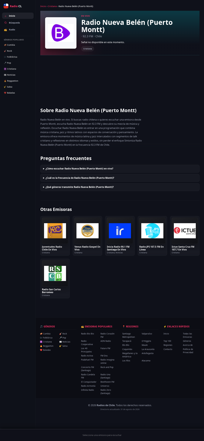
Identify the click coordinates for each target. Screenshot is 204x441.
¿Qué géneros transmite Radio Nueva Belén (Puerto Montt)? (80, 186)
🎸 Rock (8, 50)
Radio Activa (87, 355)
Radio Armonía (88, 385)
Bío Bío (125, 345)
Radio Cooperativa (87, 343)
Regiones (168, 345)
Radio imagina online (107, 361)
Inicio (10, 16)
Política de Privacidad (188, 351)
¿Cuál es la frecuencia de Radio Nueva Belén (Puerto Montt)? (80, 177)
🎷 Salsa (8, 86)
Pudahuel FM (87, 359)
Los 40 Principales (86, 350)
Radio (9, 29)
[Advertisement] (120, 81)
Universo (105, 385)
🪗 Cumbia (9, 44)
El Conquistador (88, 381)
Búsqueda (14, 22)
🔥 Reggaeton (11, 80)
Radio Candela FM (88, 376)
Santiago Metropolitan (128, 335)
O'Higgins (146, 341)
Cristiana (52, 6)
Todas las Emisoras (187, 335)
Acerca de (188, 345)
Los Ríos (126, 360)
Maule (145, 345)
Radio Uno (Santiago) (105, 376)
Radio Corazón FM (107, 335)
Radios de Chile (106, 405)
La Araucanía (148, 349)
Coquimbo (127, 349)
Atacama (146, 360)
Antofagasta (148, 353)
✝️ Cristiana (10, 68)
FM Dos (104, 355)
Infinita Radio (87, 390)
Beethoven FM (107, 381)
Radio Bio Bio (87, 333)
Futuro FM (105, 348)
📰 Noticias (9, 74)
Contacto (168, 349)
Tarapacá (126, 341)
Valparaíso (147, 333)
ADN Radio (106, 341)
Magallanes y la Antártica (130, 355)
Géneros (187, 341)
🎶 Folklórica (10, 56)
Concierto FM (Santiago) (87, 369)
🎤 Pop (7, 62)
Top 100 (167, 341)
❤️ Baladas (9, 92)
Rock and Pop (107, 367)
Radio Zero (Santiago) (106, 392)
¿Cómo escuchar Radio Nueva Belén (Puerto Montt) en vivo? (79, 168)
